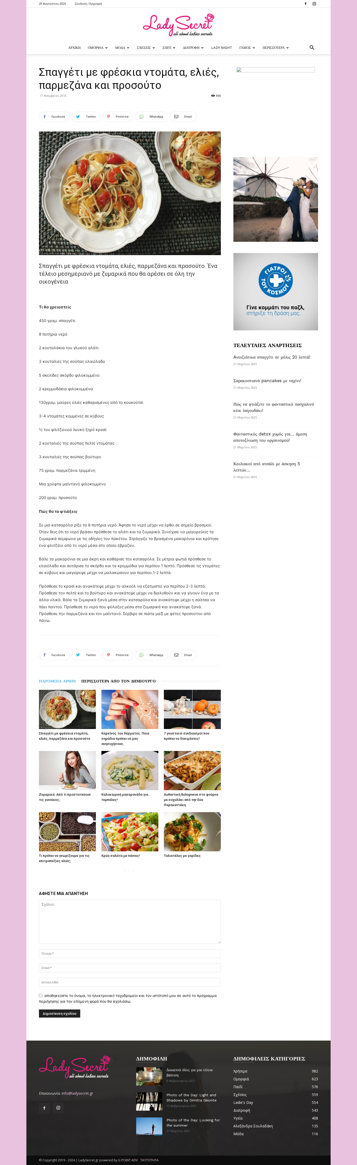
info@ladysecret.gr (77, 1093)
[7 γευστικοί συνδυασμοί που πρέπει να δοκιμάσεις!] (192, 709)
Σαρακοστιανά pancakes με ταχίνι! (267, 380)
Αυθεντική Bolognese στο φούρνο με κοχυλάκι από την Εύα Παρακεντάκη (191, 800)
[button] (312, 48)
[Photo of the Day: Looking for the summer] (149, 1126)
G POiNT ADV (128, 1160)
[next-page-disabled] (133, 871)
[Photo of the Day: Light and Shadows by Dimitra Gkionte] (149, 1101)
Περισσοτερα (274, 48)
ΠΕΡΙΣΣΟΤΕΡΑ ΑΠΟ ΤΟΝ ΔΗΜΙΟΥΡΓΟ (118, 681)
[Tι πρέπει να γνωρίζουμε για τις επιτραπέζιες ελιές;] (67, 831)
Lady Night (221, 48)
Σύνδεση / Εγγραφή (88, 3)
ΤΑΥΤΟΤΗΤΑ (149, 1160)
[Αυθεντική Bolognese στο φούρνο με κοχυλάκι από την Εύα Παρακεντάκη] (192, 770)
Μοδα (120, 48)
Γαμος (245, 48)
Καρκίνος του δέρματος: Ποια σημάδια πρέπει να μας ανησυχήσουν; (125, 738)
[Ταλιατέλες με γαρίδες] (192, 831)
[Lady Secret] (178, 25)
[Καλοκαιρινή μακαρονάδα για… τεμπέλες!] (129, 770)
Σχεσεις (144, 48)
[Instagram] (314, 3)
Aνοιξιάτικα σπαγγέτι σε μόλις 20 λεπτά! (271, 357)
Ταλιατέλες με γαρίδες (182, 856)
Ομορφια (95, 48)
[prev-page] (125, 871)
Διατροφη (191, 48)
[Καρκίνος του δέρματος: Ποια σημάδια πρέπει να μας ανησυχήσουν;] (129, 709)
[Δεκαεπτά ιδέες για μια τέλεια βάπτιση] (149, 1076)
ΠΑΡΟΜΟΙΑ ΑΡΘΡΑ (57, 681)
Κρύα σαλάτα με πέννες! (120, 856)
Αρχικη (74, 48)
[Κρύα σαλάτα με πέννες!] (129, 831)
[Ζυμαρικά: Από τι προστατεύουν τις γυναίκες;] (67, 770)
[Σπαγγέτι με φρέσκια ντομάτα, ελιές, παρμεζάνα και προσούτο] (67, 709)
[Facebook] (305, 3)
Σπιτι (167, 48)
